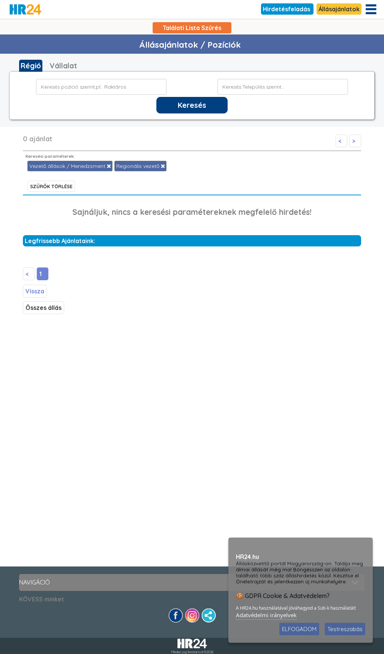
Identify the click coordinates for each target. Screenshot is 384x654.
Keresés (192, 105)
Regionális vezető (138, 166)
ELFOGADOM (299, 629)
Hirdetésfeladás (287, 9)
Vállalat (63, 65)
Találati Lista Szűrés (192, 28)
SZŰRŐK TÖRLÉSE (51, 186)
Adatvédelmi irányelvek (266, 615)
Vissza (35, 291)
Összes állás (44, 307)
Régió (31, 65)
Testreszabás (345, 629)
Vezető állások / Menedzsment (68, 166)
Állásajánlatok (339, 9)
